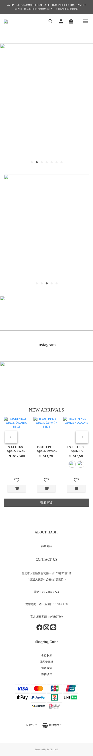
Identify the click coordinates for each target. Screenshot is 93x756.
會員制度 (46, 655)
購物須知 (46, 674)
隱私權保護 (46, 662)
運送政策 (46, 668)
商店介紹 (46, 546)
